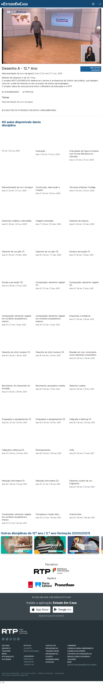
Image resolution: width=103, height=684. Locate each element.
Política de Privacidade (10, 673)
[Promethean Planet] (64, 585)
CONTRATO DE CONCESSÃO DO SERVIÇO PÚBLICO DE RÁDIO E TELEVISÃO (79, 656)
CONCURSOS (29, 656)
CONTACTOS (51, 645)
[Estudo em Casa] (14, 4)
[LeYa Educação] (30, 585)
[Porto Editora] (43, 585)
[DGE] (61, 571)
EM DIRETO (28, 648)
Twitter (7, 639)
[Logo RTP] (12, 631)
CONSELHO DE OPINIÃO (76, 651)
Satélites (50, 662)
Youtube (14, 639)
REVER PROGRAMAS (31, 651)
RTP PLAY (27, 645)
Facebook (3, 639)
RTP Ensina (6, 659)
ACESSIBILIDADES (11, 92)
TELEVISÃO (6, 651)
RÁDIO (4, 654)
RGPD (69, 662)
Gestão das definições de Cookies (81, 665)
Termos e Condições (45, 673)
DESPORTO (6, 648)
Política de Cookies (28, 673)
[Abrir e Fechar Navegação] (99, 4)
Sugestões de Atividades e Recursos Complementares (30, 110)
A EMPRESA (71, 645)
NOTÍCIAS (5, 645)
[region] (51, 36)
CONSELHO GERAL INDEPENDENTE (80, 648)
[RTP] (42, 571)
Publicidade (59, 673)
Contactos (29, 664)
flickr (18, 639)
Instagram (10, 639)
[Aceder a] (16, 545)
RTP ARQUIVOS (8, 656)
